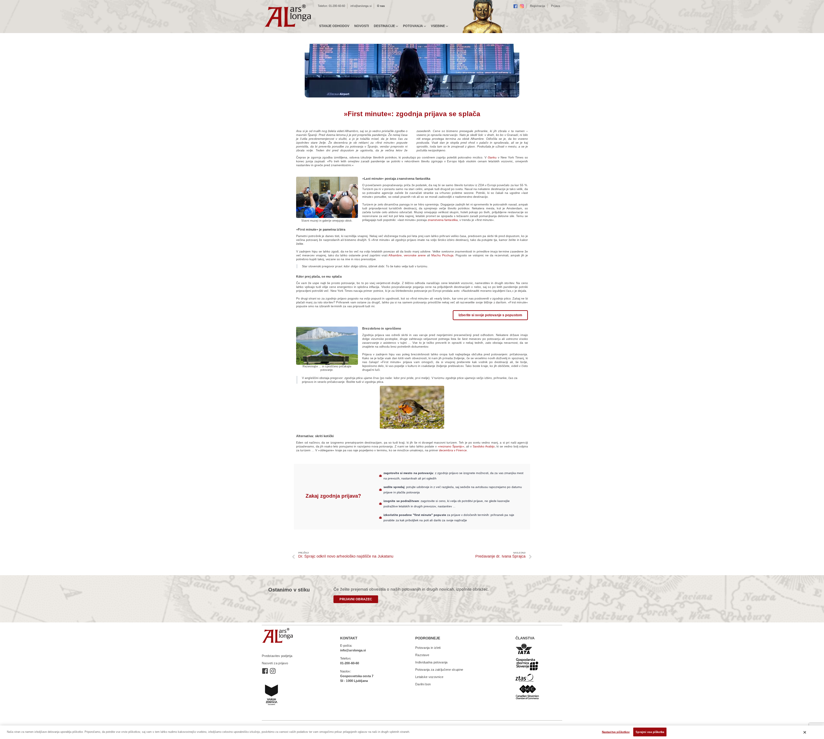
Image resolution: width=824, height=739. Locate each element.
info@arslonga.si (361, 6)
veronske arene (415, 255)
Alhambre (395, 255)
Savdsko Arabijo (484, 446)
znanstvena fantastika (443, 220)
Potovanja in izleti (428, 647)
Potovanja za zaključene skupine (439, 669)
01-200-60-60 (337, 6)
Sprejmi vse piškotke (650, 731)
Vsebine (438, 26)
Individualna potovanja (431, 662)
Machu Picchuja (442, 255)
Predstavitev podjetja (277, 656)
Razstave (422, 655)
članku (493, 157)
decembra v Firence (453, 450)
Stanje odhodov (334, 26)
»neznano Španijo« (451, 446)
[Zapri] (805, 732)
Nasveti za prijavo (275, 663)
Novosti (361, 26)
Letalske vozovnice (429, 677)
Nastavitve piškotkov (616, 731)
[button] (490, 315)
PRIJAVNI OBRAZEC (355, 599)
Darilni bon (423, 684)
